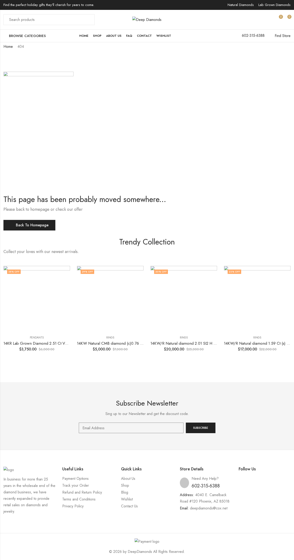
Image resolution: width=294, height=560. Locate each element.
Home (8, 46)
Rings (110, 337)
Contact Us (129, 506)
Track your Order (75, 485)
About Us (128, 478)
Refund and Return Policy (82, 492)
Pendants (37, 337)
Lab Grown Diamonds (274, 4)
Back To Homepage (32, 225)
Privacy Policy (73, 506)
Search (88, 19)
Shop (125, 485)
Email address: (131, 428)
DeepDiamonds (140, 551)
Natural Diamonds (241, 4)
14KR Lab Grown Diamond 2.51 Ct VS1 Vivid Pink (44, 343)
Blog (124, 492)
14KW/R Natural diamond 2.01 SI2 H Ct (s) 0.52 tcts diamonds (202, 343)
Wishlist (127, 499)
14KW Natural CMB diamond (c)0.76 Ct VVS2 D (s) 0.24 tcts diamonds (137, 343)
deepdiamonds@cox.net (208, 508)
